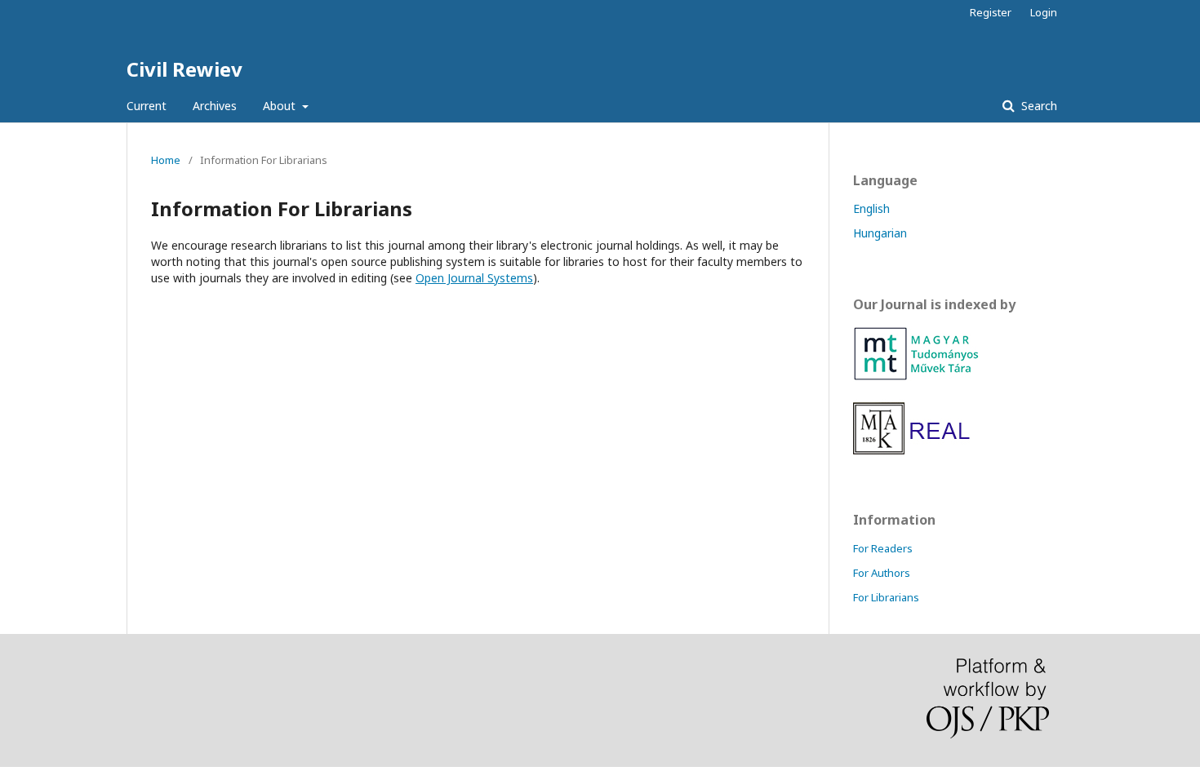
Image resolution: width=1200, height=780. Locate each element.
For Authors (881, 572)
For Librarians (886, 597)
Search (1037, 105)
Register (990, 12)
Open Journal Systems (474, 278)
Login (1043, 12)
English (871, 208)
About (281, 105)
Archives (215, 105)
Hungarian (880, 233)
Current (147, 105)
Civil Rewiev (184, 68)
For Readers (883, 548)
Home (165, 160)
